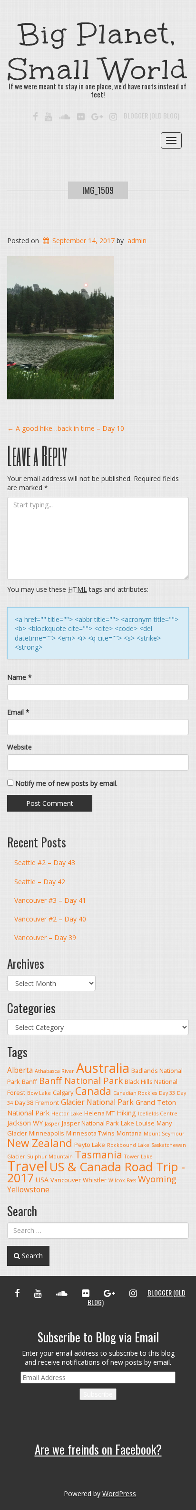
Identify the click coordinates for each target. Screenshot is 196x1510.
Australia (102, 1068)
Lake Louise (138, 1123)
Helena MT (99, 1113)
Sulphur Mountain (50, 1156)
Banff (29, 1081)
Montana (129, 1133)
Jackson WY (25, 1122)
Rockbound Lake (128, 1145)
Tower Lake (138, 1156)
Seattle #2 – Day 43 (44, 862)
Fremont (47, 1102)
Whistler (95, 1180)
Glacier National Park (97, 1102)
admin (137, 240)
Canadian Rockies (135, 1093)
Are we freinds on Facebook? (98, 1449)
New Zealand (39, 1142)
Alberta (20, 1070)
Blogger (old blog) (151, 115)
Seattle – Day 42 (39, 881)
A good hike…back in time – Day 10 (65, 428)
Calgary (63, 1092)
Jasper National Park (90, 1123)
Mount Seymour (164, 1133)
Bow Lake (39, 1093)
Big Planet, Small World (97, 51)
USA (42, 1179)
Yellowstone (28, 1189)
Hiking (126, 1112)
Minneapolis (46, 1133)
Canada (93, 1091)
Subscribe (98, 1394)
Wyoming (157, 1179)
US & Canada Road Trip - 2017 (96, 1172)
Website (19, 746)
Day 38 (24, 1102)
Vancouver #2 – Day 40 (50, 918)
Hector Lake (66, 1113)
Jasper (52, 1123)
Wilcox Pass (122, 1180)
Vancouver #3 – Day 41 (50, 900)
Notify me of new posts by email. (66, 783)
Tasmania (98, 1154)
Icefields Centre (157, 1113)
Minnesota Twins (90, 1133)
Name (19, 677)
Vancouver (65, 1180)
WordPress (119, 1493)
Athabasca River (54, 1071)
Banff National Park (81, 1080)
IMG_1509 (98, 190)
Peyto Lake (89, 1144)
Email (18, 712)
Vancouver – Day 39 (45, 937)
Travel (27, 1166)
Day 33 (167, 1093)
